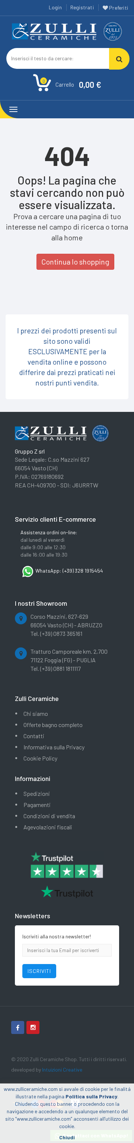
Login (55, 7)
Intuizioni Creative (62, 1069)
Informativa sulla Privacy (53, 746)
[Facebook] (17, 1027)
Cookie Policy (40, 758)
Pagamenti (37, 804)
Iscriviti (39, 971)
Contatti (33, 735)
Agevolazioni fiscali (47, 826)
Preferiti (118, 7)
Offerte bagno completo (53, 724)
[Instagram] (32, 1027)
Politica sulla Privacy (91, 1096)
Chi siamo (35, 713)
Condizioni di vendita (49, 815)
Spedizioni (36, 793)
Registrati (82, 7)
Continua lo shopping (75, 261)
